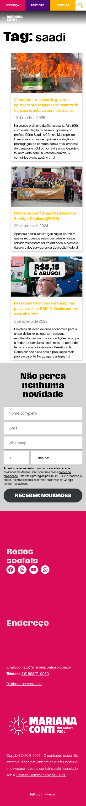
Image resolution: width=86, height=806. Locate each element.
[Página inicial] (13, 17)
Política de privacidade (24, 683)
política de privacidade (17, 480)
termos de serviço (48, 480)
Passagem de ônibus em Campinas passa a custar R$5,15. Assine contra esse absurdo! (45, 308)
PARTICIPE (37, 5)
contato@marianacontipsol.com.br (43, 667)
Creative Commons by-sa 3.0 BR (41, 774)
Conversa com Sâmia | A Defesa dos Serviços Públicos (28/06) (45, 215)
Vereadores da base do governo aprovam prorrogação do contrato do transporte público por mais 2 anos (46, 105)
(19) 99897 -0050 (35, 673)
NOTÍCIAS (63, 5)
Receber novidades (43, 495)
